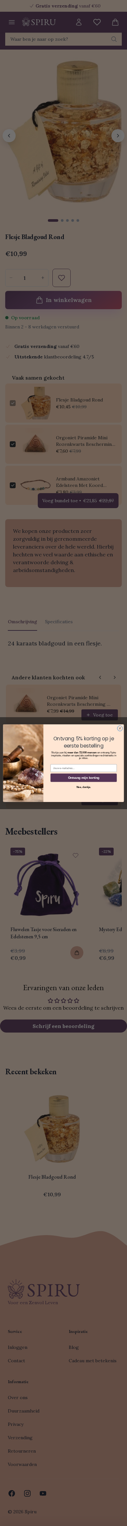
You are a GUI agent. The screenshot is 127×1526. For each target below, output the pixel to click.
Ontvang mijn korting (84, 777)
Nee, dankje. (84, 787)
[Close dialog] (120, 728)
